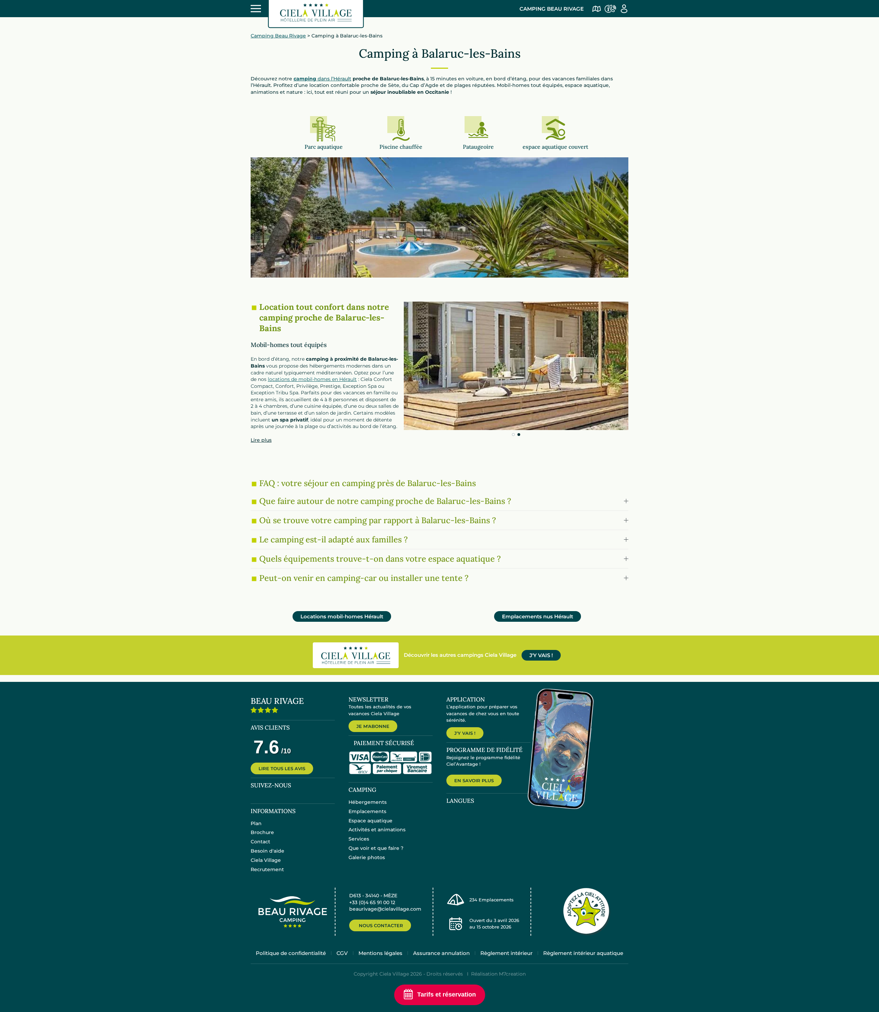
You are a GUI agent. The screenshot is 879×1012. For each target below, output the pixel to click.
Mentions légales (380, 953)
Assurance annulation (441, 953)
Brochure (262, 832)
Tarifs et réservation (446, 994)
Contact (260, 842)
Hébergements (368, 802)
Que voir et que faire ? (376, 848)
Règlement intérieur (506, 953)
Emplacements (367, 811)
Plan (256, 823)
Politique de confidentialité (291, 953)
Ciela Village (266, 860)
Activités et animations (377, 830)
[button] (439, 501)
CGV (342, 953)
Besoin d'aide (267, 851)
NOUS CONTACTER (381, 925)
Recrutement (267, 869)
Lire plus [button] (261, 440)
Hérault (341, 616)
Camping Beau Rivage (552, 8)
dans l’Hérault (322, 79)
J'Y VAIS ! (541, 655)
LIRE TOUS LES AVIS (282, 768)
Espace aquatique (370, 821)
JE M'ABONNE (372, 726)
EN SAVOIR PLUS (474, 780)
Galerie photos (367, 857)
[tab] (513, 434)
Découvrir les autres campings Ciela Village (460, 655)
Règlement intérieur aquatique (583, 953)
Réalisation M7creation (498, 974)
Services (359, 839)
